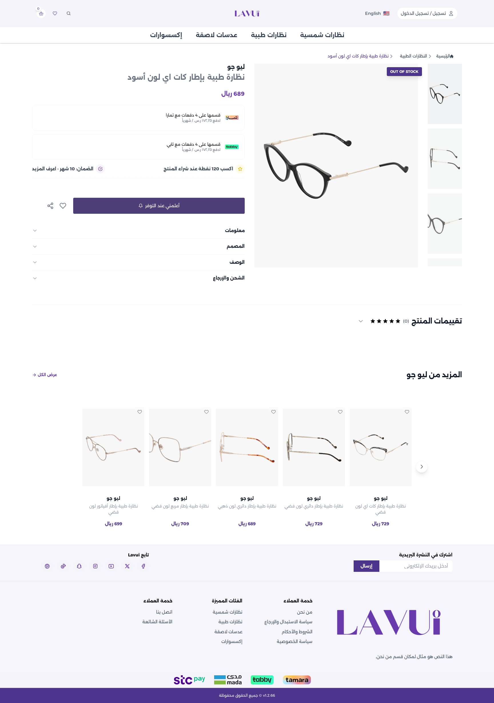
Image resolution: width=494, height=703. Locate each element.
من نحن (304, 612)
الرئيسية (443, 56)
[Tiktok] (63, 566)
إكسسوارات (166, 35)
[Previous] (72, 467)
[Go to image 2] (445, 159)
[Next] (422, 467)
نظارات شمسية (322, 35)
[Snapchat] (79, 566)
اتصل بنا (164, 612)
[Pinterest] (47, 566)
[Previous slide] (411, 165)
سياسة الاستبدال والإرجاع (288, 621)
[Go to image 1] (445, 94)
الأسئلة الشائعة (157, 621)
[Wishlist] (54, 13)
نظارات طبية (268, 35)
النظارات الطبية (413, 56)
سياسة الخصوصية (294, 641)
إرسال (366, 566)
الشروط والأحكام (297, 631)
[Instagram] (95, 566)
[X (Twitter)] (127, 566)
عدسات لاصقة (216, 35)
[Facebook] (143, 566)
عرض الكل (47, 374)
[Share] (50, 205)
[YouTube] (111, 566)
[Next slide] (260, 165)
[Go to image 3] (445, 223)
